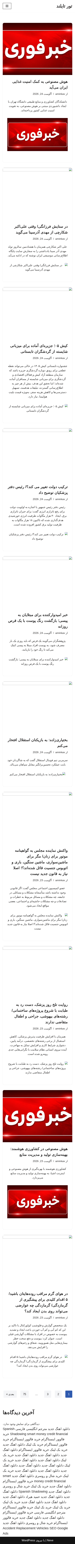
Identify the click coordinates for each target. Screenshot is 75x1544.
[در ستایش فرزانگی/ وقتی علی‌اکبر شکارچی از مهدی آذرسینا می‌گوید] (37, 194)
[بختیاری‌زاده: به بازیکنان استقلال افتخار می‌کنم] (37, 707)
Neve (50, 1540)
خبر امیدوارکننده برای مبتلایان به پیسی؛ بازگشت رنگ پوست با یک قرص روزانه (38, 620)
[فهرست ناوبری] (7, 6)
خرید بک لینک (34, 1444)
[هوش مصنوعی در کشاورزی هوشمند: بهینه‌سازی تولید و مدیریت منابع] (37, 1116)
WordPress (28, 1540)
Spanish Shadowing (33, 1491)
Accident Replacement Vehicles (26, 1528)
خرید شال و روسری (48, 1476)
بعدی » (10, 1394)
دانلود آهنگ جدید (30, 1465)
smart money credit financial (47, 1434)
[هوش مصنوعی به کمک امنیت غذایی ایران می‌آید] (37, 49)
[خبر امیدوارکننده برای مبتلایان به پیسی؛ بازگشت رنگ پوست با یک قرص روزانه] (37, 582)
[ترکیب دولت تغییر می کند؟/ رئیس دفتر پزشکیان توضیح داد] (37, 454)
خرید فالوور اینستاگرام (25, 1439)
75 (24, 1394)
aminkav (60, 94)
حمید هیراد (33, 1497)
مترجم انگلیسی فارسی (31, 1429)
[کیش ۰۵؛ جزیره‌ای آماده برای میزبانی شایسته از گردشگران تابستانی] (37, 313)
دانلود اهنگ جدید (59, 1429)
